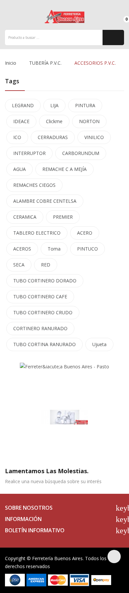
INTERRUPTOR (29, 153)
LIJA (54, 105)
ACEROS (22, 249)
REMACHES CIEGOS (34, 185)
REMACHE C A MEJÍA (64, 169)
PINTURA (85, 105)
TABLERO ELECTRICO (37, 233)
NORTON (89, 121)
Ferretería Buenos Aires (57, 558)
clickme (54, 121)
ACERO (84, 233)
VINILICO (94, 137)
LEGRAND (23, 105)
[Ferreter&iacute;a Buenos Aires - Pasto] (64, 366)
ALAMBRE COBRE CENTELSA (44, 201)
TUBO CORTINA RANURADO (44, 344)
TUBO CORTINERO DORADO (44, 280)
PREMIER (63, 217)
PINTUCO (87, 249)
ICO (17, 137)
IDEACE (21, 121)
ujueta (99, 344)
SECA (18, 264)
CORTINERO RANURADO (40, 328)
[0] (121, 16)
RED (45, 264)
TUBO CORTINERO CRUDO (42, 312)
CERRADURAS (53, 137)
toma (54, 249)
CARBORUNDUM (80, 153)
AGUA (19, 169)
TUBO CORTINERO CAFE (40, 296)
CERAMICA (24, 217)
